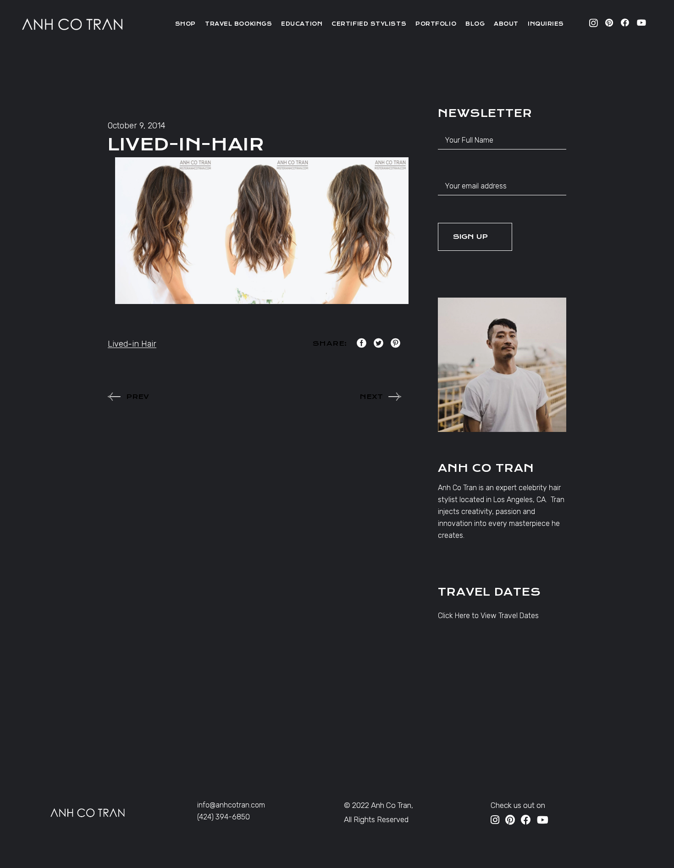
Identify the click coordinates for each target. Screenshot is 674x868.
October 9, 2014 (137, 126)
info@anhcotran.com (231, 805)
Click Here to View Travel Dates (488, 615)
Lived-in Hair (132, 344)
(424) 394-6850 (223, 817)
